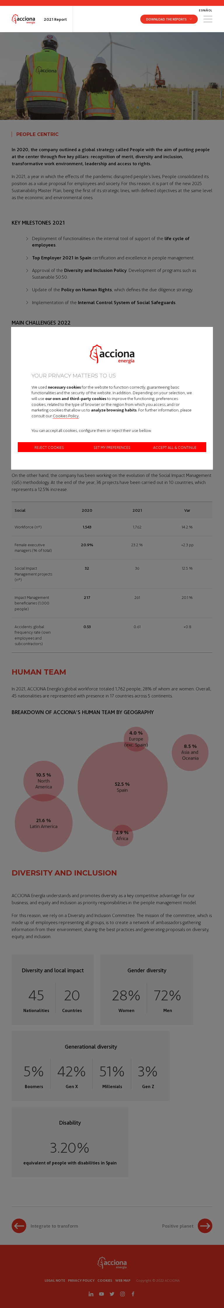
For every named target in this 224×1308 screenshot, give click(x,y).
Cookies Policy (66, 415)
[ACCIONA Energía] (23, 19)
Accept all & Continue (175, 447)
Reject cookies (49, 447)
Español (205, 10)
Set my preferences (112, 447)
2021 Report (55, 19)
